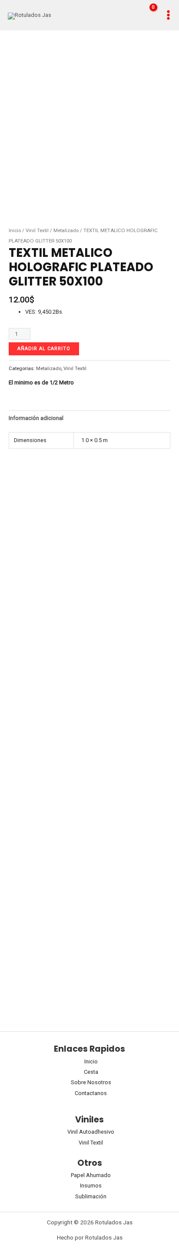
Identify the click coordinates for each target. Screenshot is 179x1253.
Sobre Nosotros (91, 1082)
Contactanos (91, 1093)
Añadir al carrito (43, 348)
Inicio (15, 230)
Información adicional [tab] (36, 418)
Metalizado (66, 230)
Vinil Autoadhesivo (90, 1131)
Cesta (91, 1072)
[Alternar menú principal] (168, 15)
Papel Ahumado (91, 1175)
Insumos (91, 1185)
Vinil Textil (37, 230)
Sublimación (90, 1196)
